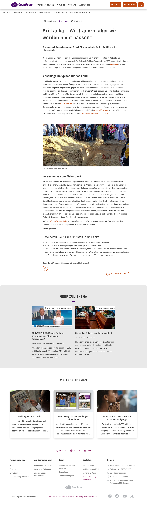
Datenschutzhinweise (119, 477)
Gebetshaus (63, 472)
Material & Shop (89, 473)
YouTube (125, 496)
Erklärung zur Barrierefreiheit (86, 497)
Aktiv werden (84, 4)
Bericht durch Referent (43, 465)
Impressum (53, 497)
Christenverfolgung (45, 4)
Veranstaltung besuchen (20, 477)
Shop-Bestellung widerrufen (89, 478)
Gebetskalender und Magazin (67, 466)
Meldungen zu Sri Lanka (29, 416)
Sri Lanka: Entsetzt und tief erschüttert (93, 333)
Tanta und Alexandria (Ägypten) (95, 113)
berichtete (114, 64)
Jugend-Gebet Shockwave (39, 474)
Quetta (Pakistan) (101, 110)
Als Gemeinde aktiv (43, 460)
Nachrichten (18, 12)
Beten (12, 465)
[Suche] (141, 4)
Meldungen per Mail (91, 469)
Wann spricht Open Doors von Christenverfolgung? (117, 418)
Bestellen (87, 460)
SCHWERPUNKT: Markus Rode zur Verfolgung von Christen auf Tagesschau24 (48, 335)
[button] (60, 451)
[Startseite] (22, 4)
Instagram (109, 496)
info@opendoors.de (118, 473)
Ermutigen (14, 473)
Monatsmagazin (89, 465)
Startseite (6, 12)
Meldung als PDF (119, 274)
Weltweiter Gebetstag (42, 469)
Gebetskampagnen (66, 476)
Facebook (117, 496)
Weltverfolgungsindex (59, 221)
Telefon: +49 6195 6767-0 (120, 469)
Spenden (13, 469)
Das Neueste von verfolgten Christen (38, 12)
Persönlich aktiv (17, 460)
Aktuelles (61, 4)
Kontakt (110, 460)
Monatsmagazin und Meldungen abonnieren (73, 418)
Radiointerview (66, 104)
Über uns (72, 4)
